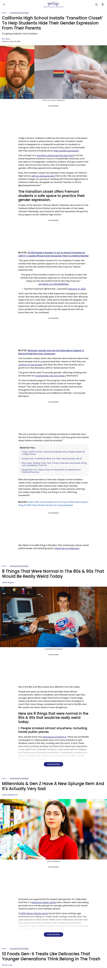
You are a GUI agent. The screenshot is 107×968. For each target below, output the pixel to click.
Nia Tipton (6, 39)
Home (4, 13)
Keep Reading (53, 764)
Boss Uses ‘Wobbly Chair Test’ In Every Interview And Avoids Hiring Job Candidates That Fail (54, 464)
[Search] (96, 4)
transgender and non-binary (50, 375)
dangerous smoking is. (55, 736)
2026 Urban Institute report (34, 913)
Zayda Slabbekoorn (10, 795)
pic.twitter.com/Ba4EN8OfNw (53, 284)
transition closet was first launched (55, 155)
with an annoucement (43, 175)
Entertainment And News (19, 13)
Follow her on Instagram (66, 548)
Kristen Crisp (7, 965)
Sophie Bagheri (8, 582)
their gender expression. (66, 150)
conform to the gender (30, 364)
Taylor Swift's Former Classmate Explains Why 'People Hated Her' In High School (53, 453)
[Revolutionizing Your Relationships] (53, 4)
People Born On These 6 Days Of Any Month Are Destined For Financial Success (51, 471)
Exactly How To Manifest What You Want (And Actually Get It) (52, 458)
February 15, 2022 (77, 288)
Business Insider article (44, 902)
